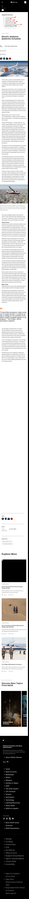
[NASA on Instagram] (7, 818)
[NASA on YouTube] (13, 818)
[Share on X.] (1, 58)
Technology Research (7, 543)
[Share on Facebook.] (4, 58)
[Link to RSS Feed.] (10, 58)
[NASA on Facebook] (4, 818)
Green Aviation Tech (7, 541)
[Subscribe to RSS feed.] (12, 519)
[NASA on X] (10, 818)
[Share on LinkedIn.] (7, 58)
